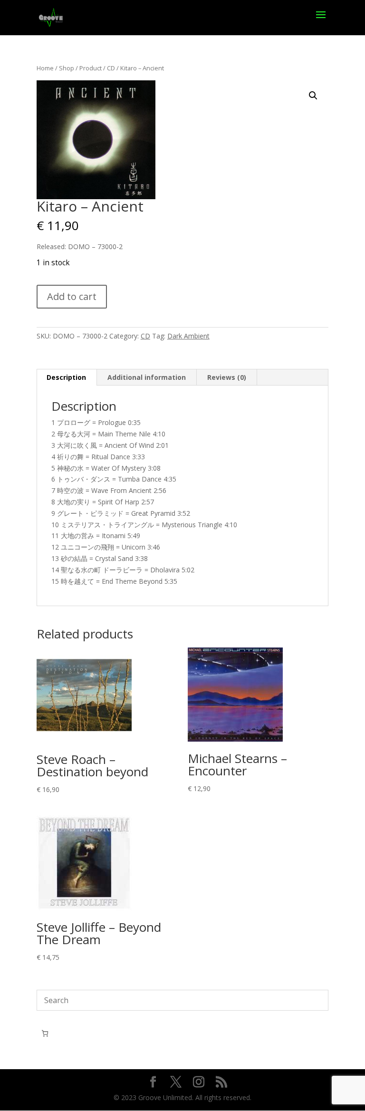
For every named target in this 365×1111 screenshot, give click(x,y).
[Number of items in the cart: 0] (45, 1033)
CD (111, 68)
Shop (66, 68)
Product (90, 68)
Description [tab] (66, 377)
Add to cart (71, 296)
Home (45, 68)
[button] (313, 95)
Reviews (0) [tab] (226, 377)
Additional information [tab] (146, 377)
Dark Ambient (188, 335)
